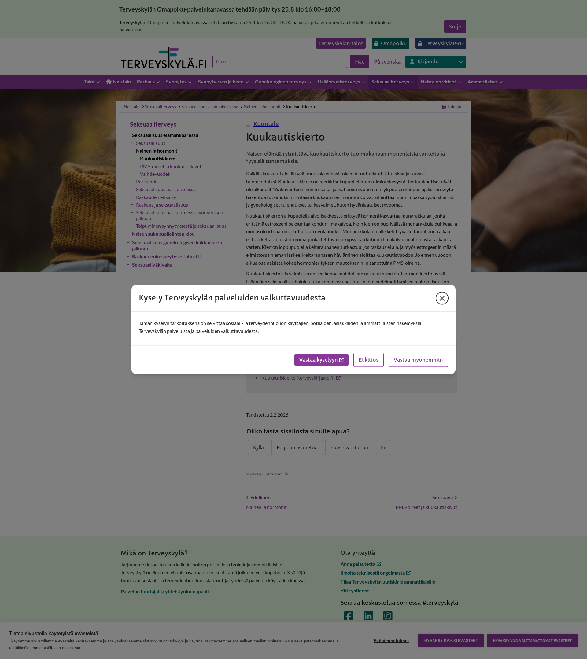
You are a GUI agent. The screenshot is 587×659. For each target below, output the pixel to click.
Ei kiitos (368, 360)
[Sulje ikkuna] (442, 298)
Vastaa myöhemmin (418, 360)
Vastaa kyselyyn (318, 360)
